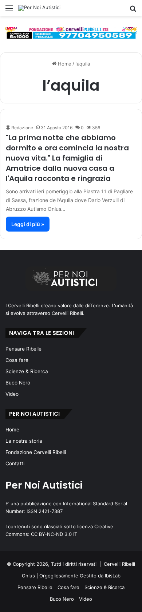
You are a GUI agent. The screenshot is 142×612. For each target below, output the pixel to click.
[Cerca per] (133, 11)
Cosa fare (16, 360)
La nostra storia (23, 441)
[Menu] (9, 11)
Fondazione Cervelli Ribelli (35, 452)
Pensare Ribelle (23, 349)
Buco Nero (17, 383)
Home (63, 64)
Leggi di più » (27, 224)
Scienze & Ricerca (26, 371)
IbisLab (113, 576)
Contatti (14, 463)
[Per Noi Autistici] (39, 8)
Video (12, 394)
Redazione (22, 127)
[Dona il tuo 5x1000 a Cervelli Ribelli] (71, 33)
